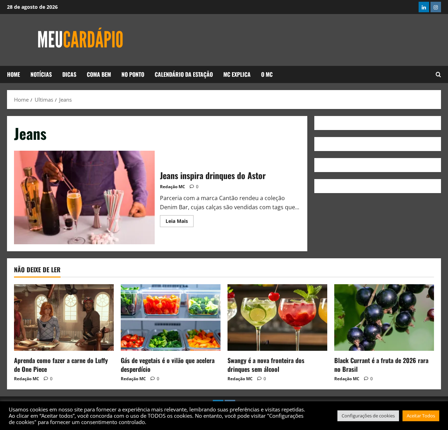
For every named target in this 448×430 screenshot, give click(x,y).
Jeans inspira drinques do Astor (84, 198)
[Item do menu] (424, 7)
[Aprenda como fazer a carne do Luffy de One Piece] (64, 317)
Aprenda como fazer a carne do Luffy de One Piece (61, 365)
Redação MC (172, 187)
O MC (267, 74)
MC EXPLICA (237, 74)
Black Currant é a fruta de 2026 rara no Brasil (381, 365)
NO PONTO (132, 74)
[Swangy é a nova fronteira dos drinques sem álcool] (277, 317)
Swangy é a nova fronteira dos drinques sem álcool (265, 365)
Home (13, 74)
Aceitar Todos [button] (421, 415)
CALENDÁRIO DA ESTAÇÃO (184, 74)
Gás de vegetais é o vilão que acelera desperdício (168, 365)
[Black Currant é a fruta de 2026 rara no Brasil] (384, 317)
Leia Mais (180, 219)
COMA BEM (99, 74)
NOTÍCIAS (41, 74)
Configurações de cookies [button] (368, 415)
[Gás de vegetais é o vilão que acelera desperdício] (170, 317)
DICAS (69, 74)
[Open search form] (438, 74)
